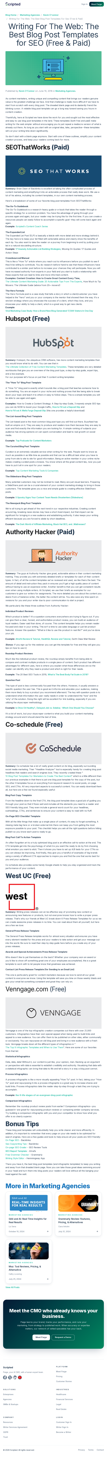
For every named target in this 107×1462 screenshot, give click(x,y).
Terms (91, 1450)
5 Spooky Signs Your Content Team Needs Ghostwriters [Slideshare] (49, 497)
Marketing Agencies (65, 91)
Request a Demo (63, 1337)
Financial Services (64, 1399)
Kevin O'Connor (27, 91)
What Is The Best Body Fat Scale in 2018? (68, 674)
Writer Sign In (62, 1427)
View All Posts (12, 1287)
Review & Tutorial (28, 639)
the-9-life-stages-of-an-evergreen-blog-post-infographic (44, 1095)
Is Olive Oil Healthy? (25, 708)
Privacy (81, 1450)
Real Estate (61, 1409)
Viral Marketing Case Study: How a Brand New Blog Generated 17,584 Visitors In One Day (49, 310)
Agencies (7, 1399)
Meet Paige (96, 4)
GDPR (5, 1432)
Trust (5, 1437)
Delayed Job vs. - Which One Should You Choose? (65, 708)
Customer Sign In (64, 1422)
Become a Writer (63, 1432)
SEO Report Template (16, 1151)
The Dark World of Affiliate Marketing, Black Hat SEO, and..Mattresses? (51, 524)
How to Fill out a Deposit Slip (66, 407)
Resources (8, 1422)
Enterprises (8, 1394)
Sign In (84, 4)
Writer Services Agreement (15, 1427)
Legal (58, 1404)
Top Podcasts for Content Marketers (33, 440)
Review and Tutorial (55, 639)
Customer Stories (64, 1381)
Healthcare (61, 1394)
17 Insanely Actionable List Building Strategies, (38, 249)
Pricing (59, 1376)
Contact (100, 1450)
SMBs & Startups (10, 1404)
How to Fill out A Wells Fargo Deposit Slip (25, 410)
